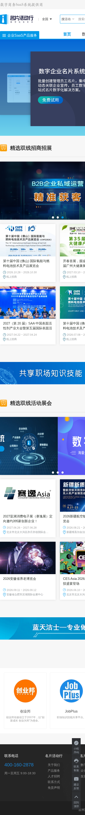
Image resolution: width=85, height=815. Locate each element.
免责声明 (54, 787)
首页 (67, 34)
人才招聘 (54, 776)
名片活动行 (54, 756)
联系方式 (54, 782)
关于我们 (54, 765)
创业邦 (25, 711)
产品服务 (54, 770)
